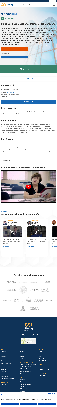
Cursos (25, 4)
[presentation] (26, 259)
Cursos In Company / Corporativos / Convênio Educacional (28, 365)
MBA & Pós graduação (6, 387)
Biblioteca (3, 356)
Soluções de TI (23, 368)
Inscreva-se (42, 48)
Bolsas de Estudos (24, 388)
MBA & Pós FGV (4, 374)
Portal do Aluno (52, 1)
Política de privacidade (25, 384)
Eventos (41, 351)
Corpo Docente (42, 375)
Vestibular (3, 369)
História (3, 354)
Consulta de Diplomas (6, 363)
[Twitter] (33, 334)
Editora (22, 373)
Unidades (31, 4)
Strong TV (41, 358)
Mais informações (29, 79)
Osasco (22, 358)
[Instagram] (19, 334)
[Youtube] (23, 334)
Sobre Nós (3, 351)
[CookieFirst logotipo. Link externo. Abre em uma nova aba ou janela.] (1, 394)
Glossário (22, 386)
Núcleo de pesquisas (44, 377)
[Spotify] (37, 334)
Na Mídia (41, 354)
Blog (40, 356)
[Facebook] (26, 334)
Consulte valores (14, 48)
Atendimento (23, 379)
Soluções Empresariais (44, 1)
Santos (22, 356)
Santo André (23, 354)
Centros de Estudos (44, 369)
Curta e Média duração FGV (7, 378)
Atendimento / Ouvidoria (6, 1)
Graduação (3, 371)
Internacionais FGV (5, 376)
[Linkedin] (30, 334)
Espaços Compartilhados (26, 371)
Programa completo (28, 101)
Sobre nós (38, 4)
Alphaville (22, 351)
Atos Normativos (5, 360)
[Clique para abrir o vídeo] (12, 231)
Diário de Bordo (10, 92)
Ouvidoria (22, 381)
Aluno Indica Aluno (43, 367)
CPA (2, 358)
